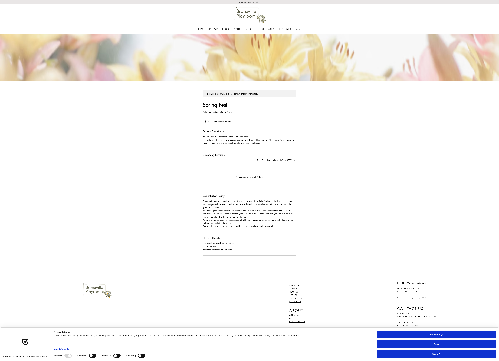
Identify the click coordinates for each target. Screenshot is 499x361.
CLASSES (293, 292)
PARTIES (293, 288)
